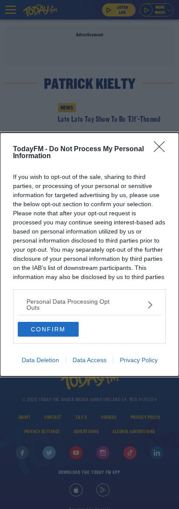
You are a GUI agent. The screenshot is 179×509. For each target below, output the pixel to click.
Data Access (89, 360)
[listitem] (89, 304)
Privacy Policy (139, 360)
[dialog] (89, 254)
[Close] (162, 149)
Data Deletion (40, 360)
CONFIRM (48, 329)
